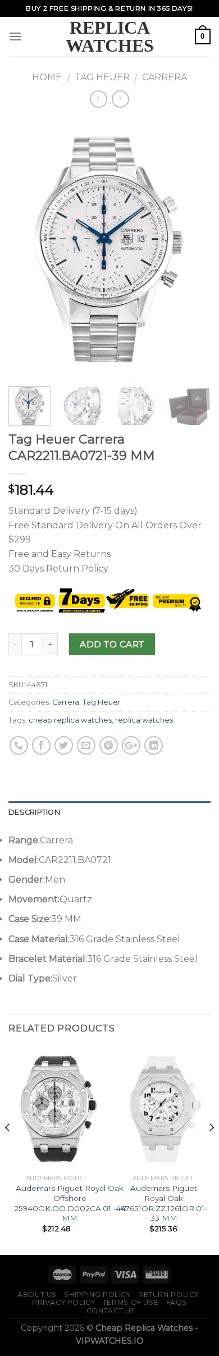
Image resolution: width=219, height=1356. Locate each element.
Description (34, 812)
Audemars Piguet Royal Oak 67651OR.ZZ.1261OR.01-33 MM (164, 1203)
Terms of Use (130, 1302)
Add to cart (112, 644)
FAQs (176, 1302)
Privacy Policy (63, 1302)
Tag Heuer (102, 77)
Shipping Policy (97, 1294)
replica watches (144, 720)
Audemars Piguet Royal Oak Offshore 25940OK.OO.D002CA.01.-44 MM (70, 1203)
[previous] (26, 248)
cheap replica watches (70, 720)
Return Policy (168, 1294)
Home (47, 77)
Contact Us (110, 1311)
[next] (192, 248)
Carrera (164, 77)
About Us (37, 1294)
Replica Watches (110, 36)
